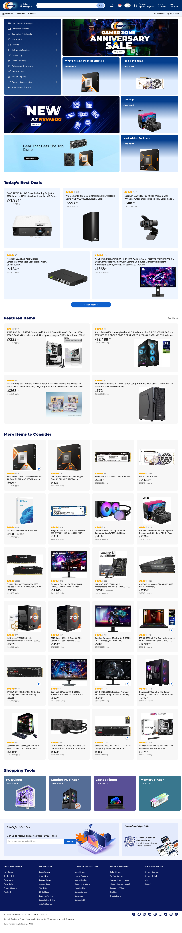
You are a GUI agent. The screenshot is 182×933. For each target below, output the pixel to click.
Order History (44, 876)
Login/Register (44, 872)
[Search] (100, 5)
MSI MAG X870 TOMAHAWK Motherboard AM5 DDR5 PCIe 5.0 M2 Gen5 (111, 585)
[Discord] (171, 914)
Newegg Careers (81, 892)
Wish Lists (43, 888)
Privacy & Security (10, 888)
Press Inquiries (80, 888)
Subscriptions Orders (47, 900)
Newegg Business (152, 872)
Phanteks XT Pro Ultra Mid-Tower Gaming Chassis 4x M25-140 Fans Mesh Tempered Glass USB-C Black (157, 693)
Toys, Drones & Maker (21, 87)
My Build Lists (44, 892)
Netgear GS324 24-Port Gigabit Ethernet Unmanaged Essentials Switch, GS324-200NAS (27, 261)
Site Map (113, 892)
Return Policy (9, 884)
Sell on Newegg (116, 872)
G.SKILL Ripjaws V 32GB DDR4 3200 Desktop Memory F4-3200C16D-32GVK (24, 585)
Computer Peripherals (22, 34)
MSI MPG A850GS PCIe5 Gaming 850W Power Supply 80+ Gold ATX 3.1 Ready (156, 531)
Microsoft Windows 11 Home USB (22, 530)
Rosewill (148, 884)
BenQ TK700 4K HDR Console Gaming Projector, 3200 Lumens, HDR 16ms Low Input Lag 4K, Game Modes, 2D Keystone (32, 195)
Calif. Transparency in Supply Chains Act (59, 919)
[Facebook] (134, 914)
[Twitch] (166, 914)
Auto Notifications (45, 904)
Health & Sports (19, 76)
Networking (17, 55)
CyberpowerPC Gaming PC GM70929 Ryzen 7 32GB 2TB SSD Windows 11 (23, 746)
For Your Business (116, 876)
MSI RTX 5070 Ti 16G (148, 476)
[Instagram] (144, 914)
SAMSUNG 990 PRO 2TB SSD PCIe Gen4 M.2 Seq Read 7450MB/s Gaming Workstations (24, 693)
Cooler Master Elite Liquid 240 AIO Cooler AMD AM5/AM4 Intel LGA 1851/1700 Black (110, 531)
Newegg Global (151, 876)
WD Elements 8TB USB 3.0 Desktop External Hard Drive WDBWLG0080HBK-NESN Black (90, 197)
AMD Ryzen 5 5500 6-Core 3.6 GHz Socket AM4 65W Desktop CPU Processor (66, 639)
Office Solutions (19, 60)
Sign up (70, 841)
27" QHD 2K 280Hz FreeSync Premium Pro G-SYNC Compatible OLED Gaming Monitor (112, 693)
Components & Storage (22, 23)
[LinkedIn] (150, 914)
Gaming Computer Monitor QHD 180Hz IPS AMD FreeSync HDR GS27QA (113, 639)
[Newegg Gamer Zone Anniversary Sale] (120, 37)
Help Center (8, 872)
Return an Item (9, 880)
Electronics (17, 39)
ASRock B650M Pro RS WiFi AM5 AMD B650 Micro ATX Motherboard (156, 746)
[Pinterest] (155, 914)
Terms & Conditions (11, 919)
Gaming (15, 44)
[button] (26, 5)
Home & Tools (18, 71)
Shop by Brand (115, 896)
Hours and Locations (82, 884)
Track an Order (9, 876)
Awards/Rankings (81, 880)
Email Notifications (46, 896)
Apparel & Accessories (22, 82)
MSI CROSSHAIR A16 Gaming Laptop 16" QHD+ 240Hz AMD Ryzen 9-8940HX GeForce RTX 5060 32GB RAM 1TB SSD (157, 639)
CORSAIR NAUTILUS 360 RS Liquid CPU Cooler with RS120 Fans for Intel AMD (68, 746)
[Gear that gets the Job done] (62, 153)
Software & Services (21, 50)
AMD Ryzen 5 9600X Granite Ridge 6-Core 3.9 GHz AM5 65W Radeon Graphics (67, 477)
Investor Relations (81, 876)
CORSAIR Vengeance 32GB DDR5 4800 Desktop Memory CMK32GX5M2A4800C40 (156, 585)
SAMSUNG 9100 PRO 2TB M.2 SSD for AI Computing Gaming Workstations (113, 746)
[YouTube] (160, 914)
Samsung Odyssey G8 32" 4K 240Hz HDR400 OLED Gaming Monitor (67, 585)
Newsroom (79, 896)
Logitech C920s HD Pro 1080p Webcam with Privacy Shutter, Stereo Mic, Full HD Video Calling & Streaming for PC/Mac (149, 197)
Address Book (44, 884)
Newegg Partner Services (119, 880)
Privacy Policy (25, 919)
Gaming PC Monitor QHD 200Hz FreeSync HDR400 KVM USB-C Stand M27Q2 (67, 693)
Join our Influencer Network (120, 884)
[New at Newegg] (62, 114)
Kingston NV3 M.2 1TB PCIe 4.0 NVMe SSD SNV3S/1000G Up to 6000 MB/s (68, 531)
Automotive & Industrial (22, 66)
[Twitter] (139, 914)
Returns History (45, 880)
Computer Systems (20, 28)
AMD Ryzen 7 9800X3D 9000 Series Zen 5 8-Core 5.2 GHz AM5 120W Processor (24, 477)
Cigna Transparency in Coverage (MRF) (18, 924)
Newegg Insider (80, 900)
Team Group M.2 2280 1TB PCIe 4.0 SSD (112, 476)
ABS (146, 880)
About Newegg (80, 872)
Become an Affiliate (117, 888)
